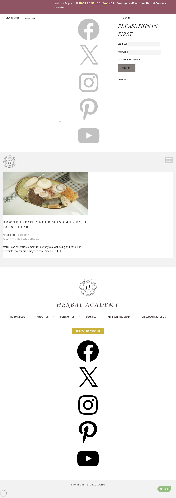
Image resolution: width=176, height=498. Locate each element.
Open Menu (169, 160)
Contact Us (30, 19)
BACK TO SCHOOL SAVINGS (96, 3)
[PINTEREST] (88, 121)
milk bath (21, 239)
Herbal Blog (17, 316)
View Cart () (12, 18)
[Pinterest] (88, 443)
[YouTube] (88, 470)
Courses (91, 316)
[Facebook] (88, 363)
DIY (12, 239)
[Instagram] (88, 417)
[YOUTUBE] (88, 148)
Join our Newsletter (88, 330)
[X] (88, 68)
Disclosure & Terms (154, 316)
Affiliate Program (119, 316)
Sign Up (122, 79)
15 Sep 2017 (22, 234)
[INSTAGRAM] (88, 95)
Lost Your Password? (129, 59)
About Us (43, 316)
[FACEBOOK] (88, 41)
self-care (34, 239)
